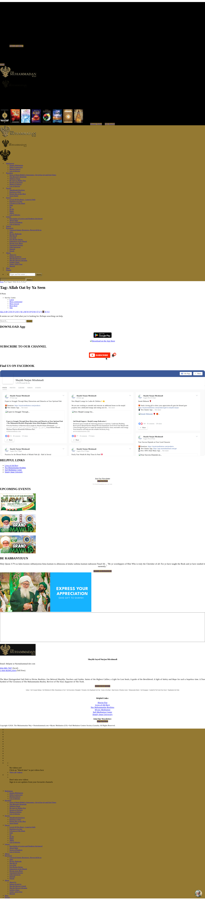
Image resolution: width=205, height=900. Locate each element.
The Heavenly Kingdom (17, 177)
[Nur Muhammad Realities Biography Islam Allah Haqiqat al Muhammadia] (102, 84)
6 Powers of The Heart (17, 203)
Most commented (15, 302)
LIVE (2, 64)
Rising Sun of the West (17, 194)
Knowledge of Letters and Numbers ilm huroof (25, 218)
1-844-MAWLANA (8, 670)
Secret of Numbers (15, 222)
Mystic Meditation (102, 710)
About (8, 253)
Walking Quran (14, 179)
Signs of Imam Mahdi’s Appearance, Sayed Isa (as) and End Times (32, 175)
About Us (12, 255)
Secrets (8, 188)
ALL (2, 312)
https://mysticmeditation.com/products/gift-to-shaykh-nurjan (158, 408)
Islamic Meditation (16, 165)
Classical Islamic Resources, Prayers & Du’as (25, 230)
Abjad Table (13, 220)
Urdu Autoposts (15, 247)
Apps (11, 232)
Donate (8, 270)
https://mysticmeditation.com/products (27, 405)
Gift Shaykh (110, 124)
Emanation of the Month (18, 241)
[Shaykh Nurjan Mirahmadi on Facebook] (7, 378)
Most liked (13, 306)
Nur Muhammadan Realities (15, 468)
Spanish (12, 249)
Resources (9, 228)
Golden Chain (14, 262)
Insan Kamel (13, 196)
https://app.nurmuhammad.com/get (165, 448)
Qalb (11, 205)
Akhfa (11, 213)
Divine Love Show (16, 243)
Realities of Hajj (15, 192)
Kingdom (9, 173)
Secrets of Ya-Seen (16, 182)
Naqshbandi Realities (17, 190)
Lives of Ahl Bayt (11, 466)
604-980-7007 (6, 668)
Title (11, 308)
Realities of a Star (15, 201)
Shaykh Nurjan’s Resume (18, 260)
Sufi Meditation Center (13, 470)
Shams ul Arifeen (15, 184)
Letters (8, 217)
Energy (8, 198)
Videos (8, 226)
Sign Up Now (102, 481)
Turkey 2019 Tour (15, 264)
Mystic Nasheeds (15, 234)
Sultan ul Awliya (15, 256)
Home (2, 282)
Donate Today (96, 124)
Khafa (11, 211)
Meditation (10, 163)
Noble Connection (16, 167)
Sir (10, 207)
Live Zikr (12, 237)
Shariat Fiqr (102, 702)
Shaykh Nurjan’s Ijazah (17, 258)
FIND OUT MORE (102, 686)
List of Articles (14, 171)
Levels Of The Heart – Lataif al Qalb (22, 199)
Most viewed (14, 304)
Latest (11, 300)
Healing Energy (15, 169)
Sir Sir (11, 209)
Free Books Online (16, 239)
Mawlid (12, 266)
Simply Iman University (14, 472)
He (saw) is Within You (17, 180)
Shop (8, 268)
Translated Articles (16, 245)
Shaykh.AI (13, 236)
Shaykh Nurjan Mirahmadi (30, 380)
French (11, 251)
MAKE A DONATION (102, 571)
